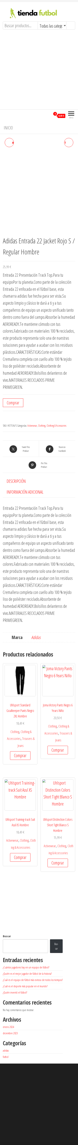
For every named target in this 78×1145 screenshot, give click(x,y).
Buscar (7, 936)
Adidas (36, 637)
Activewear (32, 425)
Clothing (41, 425)
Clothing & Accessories (56, 425)
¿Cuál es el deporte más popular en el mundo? (25, 986)
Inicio (8, 128)
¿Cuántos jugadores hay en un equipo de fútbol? (26, 967)
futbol (6, 1057)
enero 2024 (8, 1027)
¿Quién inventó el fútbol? (15, 992)
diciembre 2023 (10, 1033)
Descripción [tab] (16, 481)
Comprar (13, 403)
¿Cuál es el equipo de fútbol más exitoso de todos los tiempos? (33, 980)
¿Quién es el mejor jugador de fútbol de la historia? (27, 973)
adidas (6, 1050)
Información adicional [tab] (25, 492)
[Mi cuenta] (48, 115)
